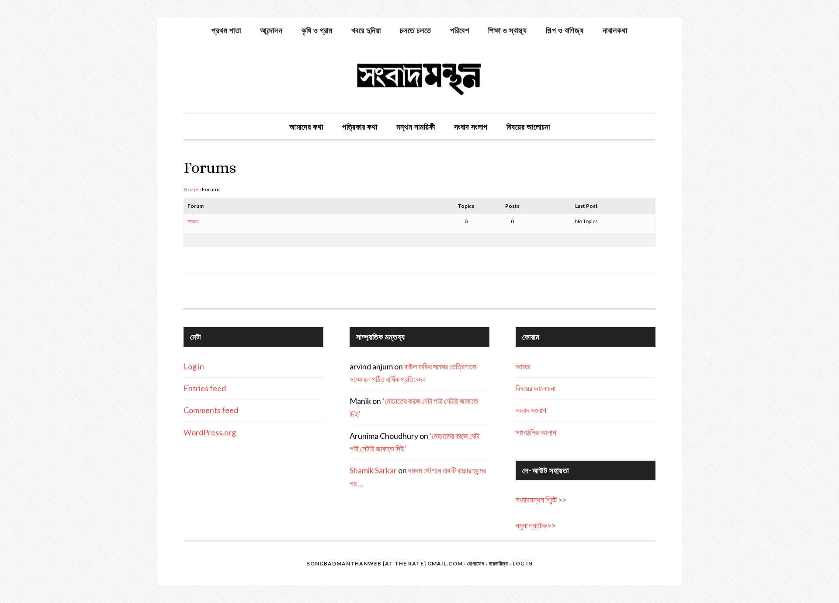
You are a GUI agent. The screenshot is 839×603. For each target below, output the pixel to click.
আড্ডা (192, 221)
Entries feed (205, 388)
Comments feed (211, 410)
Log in (194, 366)
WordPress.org (210, 432)
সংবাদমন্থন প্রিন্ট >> (541, 499)
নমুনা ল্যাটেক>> (536, 525)
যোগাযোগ (476, 563)
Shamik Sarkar (373, 470)
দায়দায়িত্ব (498, 563)
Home (191, 189)
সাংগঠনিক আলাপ (536, 432)
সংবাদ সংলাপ (531, 410)
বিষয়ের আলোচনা (535, 388)
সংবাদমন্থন (419, 77)
